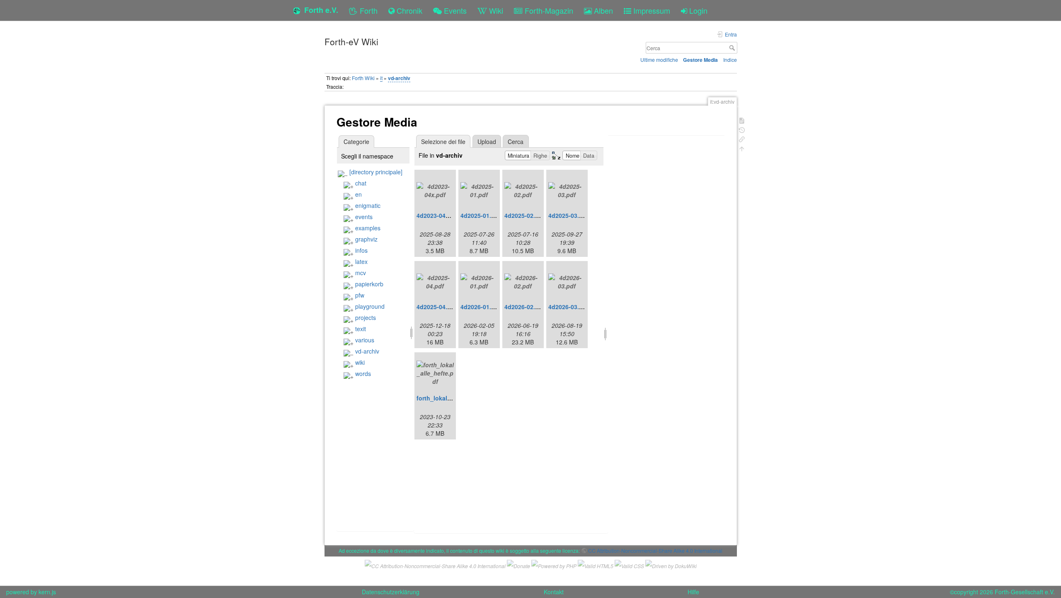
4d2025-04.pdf (437, 307)
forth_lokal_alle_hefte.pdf (453, 398)
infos (361, 250)
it (381, 77)
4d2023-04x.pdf (438, 215)
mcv (360, 272)
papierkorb (369, 284)
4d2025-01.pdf (480, 215)
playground (370, 306)
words (363, 373)
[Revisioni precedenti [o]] (742, 129)
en (358, 194)
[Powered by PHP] (554, 565)
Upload (486, 141)
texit (360, 329)
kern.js (47, 592)
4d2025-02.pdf (524, 215)
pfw (359, 295)
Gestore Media (700, 59)
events (364, 216)
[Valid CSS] (629, 565)
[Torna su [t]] (742, 148)
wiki (360, 362)
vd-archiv (399, 78)
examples (367, 228)
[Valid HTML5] (595, 565)
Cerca (733, 48)
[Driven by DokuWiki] (671, 565)
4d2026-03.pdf (568, 307)
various (364, 340)
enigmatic (367, 205)
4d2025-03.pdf (568, 215)
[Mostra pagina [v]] (742, 119)
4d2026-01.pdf (480, 307)
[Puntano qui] (742, 138)
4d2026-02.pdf (524, 307)
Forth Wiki (363, 77)
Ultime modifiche (659, 59)
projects (365, 317)
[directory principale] (375, 172)
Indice (730, 59)
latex (361, 261)
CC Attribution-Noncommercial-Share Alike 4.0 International (655, 550)
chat (360, 183)
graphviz (366, 239)
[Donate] (518, 565)
